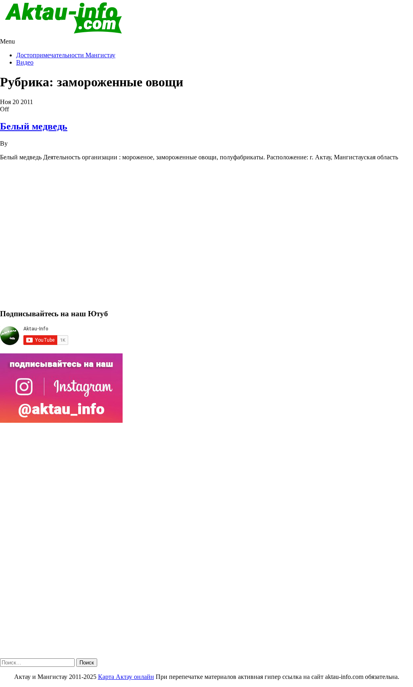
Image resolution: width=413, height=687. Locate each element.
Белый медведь (33, 126)
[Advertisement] (206, 238)
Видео (24, 62)
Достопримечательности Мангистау (65, 55)
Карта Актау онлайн (126, 676)
